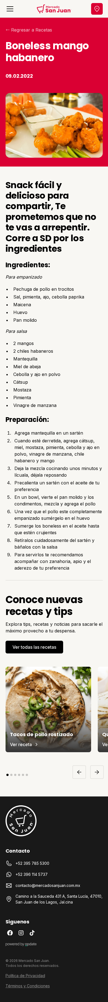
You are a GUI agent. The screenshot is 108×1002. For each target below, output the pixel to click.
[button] (8, 8)
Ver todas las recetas (34, 647)
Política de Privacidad (25, 975)
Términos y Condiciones (28, 985)
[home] (54, 8)
